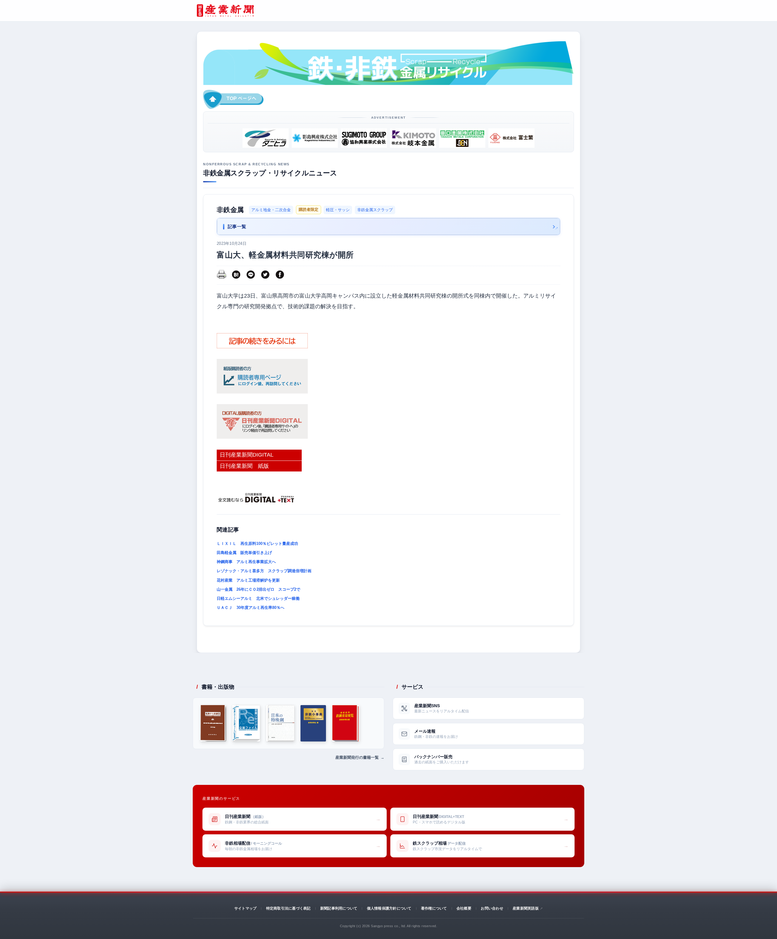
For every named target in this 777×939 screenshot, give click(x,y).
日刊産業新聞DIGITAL (246, 455)
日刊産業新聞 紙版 (244, 466)
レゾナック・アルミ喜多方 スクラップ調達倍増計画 (264, 571)
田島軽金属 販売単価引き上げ (244, 552)
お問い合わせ (492, 908)
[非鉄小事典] (313, 723)
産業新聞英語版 (526, 908)
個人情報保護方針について (389, 908)
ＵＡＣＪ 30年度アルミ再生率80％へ (250, 607)
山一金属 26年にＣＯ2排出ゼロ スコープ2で (258, 589)
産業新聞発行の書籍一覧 (357, 757)
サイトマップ (245, 908)
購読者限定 (308, 209)
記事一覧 (237, 226)
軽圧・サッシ (338, 210)
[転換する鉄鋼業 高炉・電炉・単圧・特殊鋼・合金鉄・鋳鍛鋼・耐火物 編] (213, 723)
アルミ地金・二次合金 (271, 210)
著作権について (434, 908)
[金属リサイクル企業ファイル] (246, 723)
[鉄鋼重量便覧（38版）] (345, 723)
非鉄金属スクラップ (375, 210)
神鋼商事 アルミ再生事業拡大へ (246, 561)
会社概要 (463, 908)
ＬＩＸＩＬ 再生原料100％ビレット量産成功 (257, 543)
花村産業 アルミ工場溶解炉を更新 (248, 580)
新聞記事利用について (338, 908)
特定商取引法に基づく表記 (288, 908)
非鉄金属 (230, 210)
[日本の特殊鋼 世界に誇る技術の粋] (280, 723)
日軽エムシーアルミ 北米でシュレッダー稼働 (258, 598)
